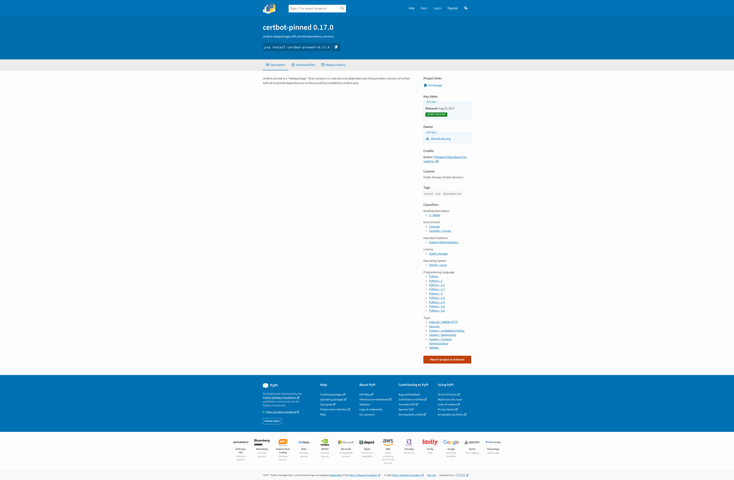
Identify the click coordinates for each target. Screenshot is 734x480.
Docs (424, 8)
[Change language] (466, 8)
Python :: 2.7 (437, 289)
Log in (437, 8)
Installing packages (331, 395)
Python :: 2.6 (437, 285)
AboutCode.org (440, 139)
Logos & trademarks (370, 409)
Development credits (411, 415)
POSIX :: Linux (438, 265)
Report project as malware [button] (447, 359)
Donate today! (272, 421)
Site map (431, 475)
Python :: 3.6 (437, 311)
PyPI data (431, 102)
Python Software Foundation (279, 398)
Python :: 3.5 (437, 306)
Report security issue (450, 400)
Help (412, 8)
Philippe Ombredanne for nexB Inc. (445, 159)
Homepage (435, 85)
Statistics (364, 404)
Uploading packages (331, 400)
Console (434, 227)
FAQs (323, 415)
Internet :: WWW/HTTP (443, 322)
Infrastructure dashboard (373, 400)
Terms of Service (447, 395)
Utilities (434, 348)
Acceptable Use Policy (450, 415)
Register (453, 8)
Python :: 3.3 (437, 298)
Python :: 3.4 (437, 302)
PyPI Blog (364, 395)
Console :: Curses (440, 231)
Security (434, 326)
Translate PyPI (407, 404)
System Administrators (443, 242)
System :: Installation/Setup (446, 331)
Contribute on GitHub (411, 400)
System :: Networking (442, 335)
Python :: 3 (436, 294)
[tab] (275, 65)
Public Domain (438, 254)
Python (433, 276)
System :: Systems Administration (440, 341)
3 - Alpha (434, 215)
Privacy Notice (446, 409)
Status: (281, 412)
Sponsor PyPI (406, 409)
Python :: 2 (436, 281)
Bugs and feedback (409, 395)
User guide (326, 404)
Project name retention (333, 409)
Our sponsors (367, 415)
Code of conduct (447, 404)
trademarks (335, 475)
